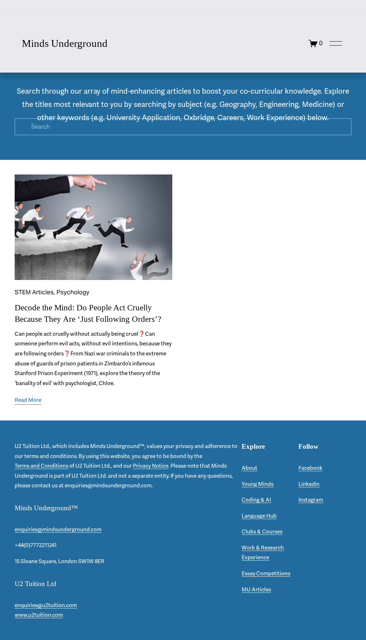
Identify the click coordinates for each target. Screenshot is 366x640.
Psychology (72, 292)
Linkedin (309, 484)
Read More (28, 400)
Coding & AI (256, 500)
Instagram (310, 500)
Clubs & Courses (262, 531)
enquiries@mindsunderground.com (58, 529)
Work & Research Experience (263, 553)
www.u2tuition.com (39, 615)
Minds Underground (65, 43)
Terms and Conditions (41, 466)
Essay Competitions (266, 573)
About (249, 468)
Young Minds (257, 484)
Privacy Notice (150, 466)
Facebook (310, 468)
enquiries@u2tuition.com (46, 605)
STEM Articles (34, 292)
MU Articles (256, 589)
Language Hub (259, 516)
